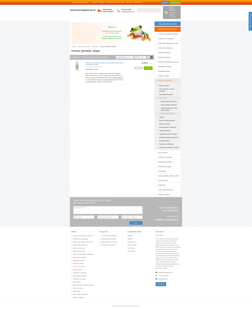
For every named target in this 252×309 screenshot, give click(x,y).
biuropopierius (163, 279)
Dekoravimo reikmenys (166, 144)
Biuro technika (162, 152)
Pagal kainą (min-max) (123, 57)
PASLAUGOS (109, 2)
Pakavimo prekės (163, 76)
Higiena (161, 117)
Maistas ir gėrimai (164, 194)
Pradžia (73, 46)
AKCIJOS (95, 2)
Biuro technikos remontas (109, 242)
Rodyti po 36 (139, 57)
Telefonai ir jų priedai (165, 157)
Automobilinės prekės (166, 94)
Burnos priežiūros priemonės (169, 105)
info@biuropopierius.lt (167, 219)
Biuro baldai (162, 171)
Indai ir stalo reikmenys (165, 190)
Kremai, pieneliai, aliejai (108, 46)
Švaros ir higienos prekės (167, 120)
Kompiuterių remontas (108, 245)
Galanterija (161, 185)
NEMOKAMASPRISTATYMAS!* (108, 10)
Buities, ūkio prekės (84, 46)
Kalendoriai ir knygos (164, 66)
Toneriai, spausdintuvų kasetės (168, 34)
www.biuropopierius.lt (83, 10)
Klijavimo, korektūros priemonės (168, 62)
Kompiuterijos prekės (165, 162)
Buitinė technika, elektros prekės (168, 176)
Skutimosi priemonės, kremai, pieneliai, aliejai (169, 109)
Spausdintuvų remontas (108, 239)
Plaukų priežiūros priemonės (169, 101)
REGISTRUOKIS (175, 2)
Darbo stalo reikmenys (165, 48)
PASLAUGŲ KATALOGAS (168, 24)
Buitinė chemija (164, 86)
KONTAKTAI (138, 2)
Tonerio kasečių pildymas (109, 236)
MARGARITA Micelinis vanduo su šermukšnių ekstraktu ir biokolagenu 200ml (104, 63)
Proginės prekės (164, 141)
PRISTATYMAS (119, 2)
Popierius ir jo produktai (165, 39)
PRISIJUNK (165, 2)
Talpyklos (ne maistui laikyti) (168, 134)
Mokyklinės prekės (164, 71)
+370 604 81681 (163, 276)
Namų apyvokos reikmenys (167, 127)
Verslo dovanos (163, 180)
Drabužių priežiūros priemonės (168, 137)
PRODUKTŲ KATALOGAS (167, 29)
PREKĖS (101, 2)
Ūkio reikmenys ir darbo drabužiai (166, 90)
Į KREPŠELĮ (148, 68)
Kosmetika (95, 46)
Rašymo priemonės (164, 57)
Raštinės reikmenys (164, 52)
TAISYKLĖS (128, 2)
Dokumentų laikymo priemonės (168, 43)
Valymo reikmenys (165, 130)
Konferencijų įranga (164, 166)
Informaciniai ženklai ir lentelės (169, 147)
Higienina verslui (164, 124)
